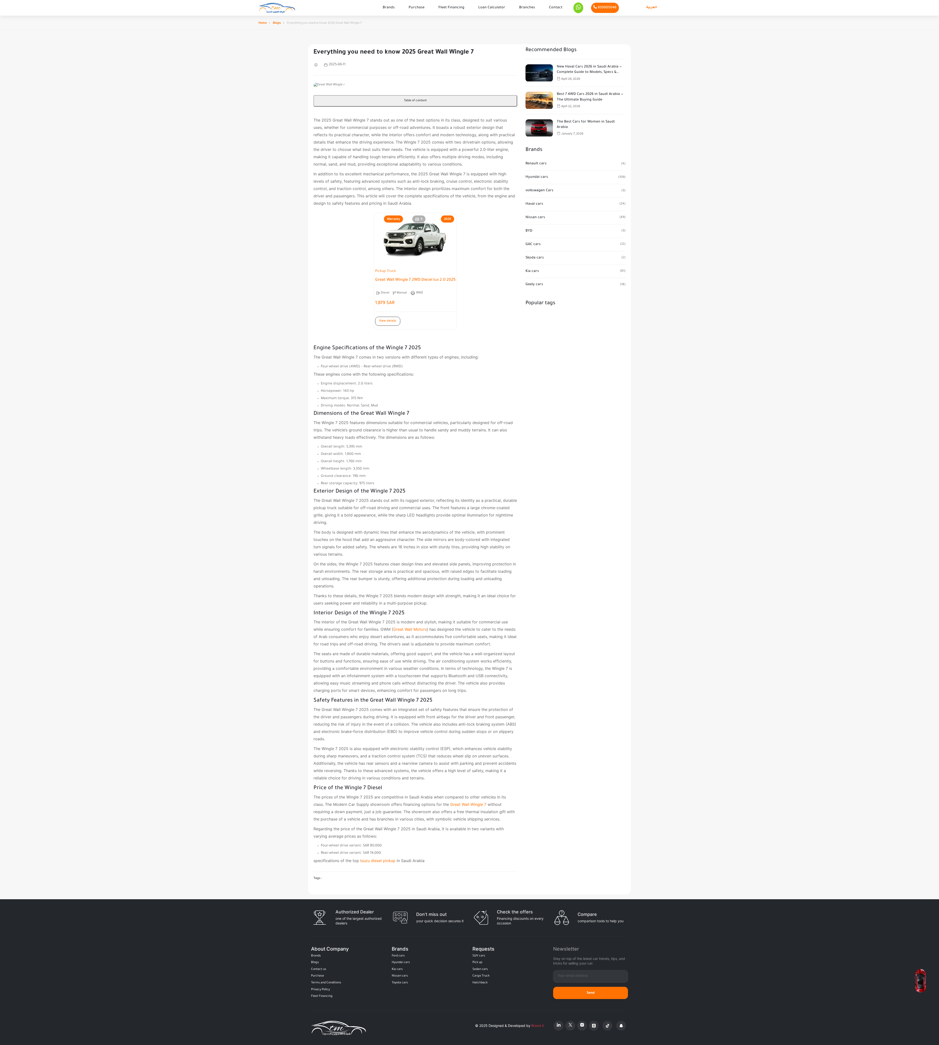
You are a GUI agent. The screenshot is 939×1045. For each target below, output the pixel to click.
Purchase (417, 8)
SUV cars (478, 956)
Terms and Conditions (326, 983)
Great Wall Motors (410, 629)
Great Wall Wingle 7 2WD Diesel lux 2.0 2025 (415, 280)
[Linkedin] (558, 1026)
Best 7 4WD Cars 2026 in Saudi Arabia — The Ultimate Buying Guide (590, 97)
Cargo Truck (481, 976)
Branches (527, 8)
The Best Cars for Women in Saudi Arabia (586, 124)
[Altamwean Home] (276, 8)
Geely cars (534, 285)
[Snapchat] (621, 1026)
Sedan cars (480, 969)
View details (387, 321)
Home (262, 22)
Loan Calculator (491, 8)
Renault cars (536, 164)
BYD (528, 231)
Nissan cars (535, 218)
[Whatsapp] (578, 7)
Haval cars (534, 204)
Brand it (537, 1025)
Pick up (477, 962)
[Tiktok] (607, 1026)
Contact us (318, 969)
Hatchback (480, 983)
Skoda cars (534, 258)
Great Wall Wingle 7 (468, 804)
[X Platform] (570, 1026)
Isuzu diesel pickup (377, 860)
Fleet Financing (451, 8)
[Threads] (594, 1026)
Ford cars (398, 956)
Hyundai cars (536, 177)
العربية (651, 7)
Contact (555, 8)
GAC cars (533, 245)
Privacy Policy (320, 989)
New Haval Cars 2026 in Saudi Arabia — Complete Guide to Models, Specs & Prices (589, 70)
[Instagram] (582, 1026)
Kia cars (532, 271)
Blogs (277, 22)
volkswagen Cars (539, 191)
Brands (389, 8)
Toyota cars (400, 983)
